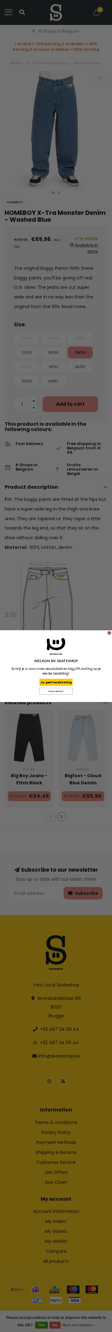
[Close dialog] (109, 633)
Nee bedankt (56, 691)
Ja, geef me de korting (56, 682)
